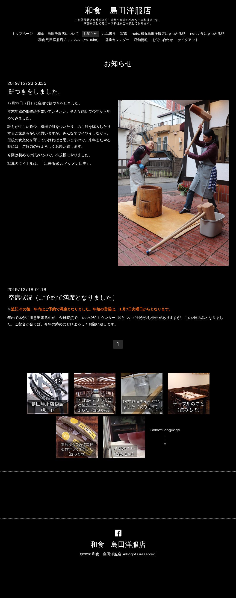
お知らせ (90, 33)
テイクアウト (188, 40)
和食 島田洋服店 (118, 10)
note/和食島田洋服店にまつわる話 (159, 33)
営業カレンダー (117, 40)
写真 (123, 33)
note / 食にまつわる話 (207, 33)
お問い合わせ (162, 40)
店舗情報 (141, 40)
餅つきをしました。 (36, 91)
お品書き (109, 33)
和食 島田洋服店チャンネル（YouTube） (69, 40)
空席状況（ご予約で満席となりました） (63, 298)
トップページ (22, 33)
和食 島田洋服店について (58, 33)
